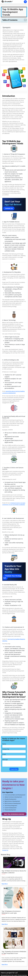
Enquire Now (14, 769)
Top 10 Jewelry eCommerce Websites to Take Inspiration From (14, 952)
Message (5, 759)
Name (4, 744)
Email (4, 754)
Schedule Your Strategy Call (12, 577)
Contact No (5, 749)
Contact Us (9, 208)
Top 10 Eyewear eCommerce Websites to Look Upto (11, 912)
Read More (5, 884)
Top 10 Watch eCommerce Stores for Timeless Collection (14, 872)
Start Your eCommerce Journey (14, 814)
